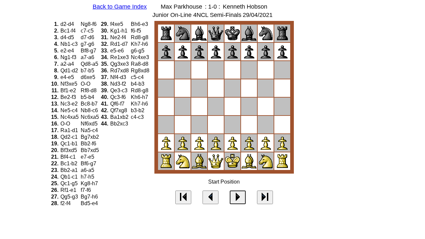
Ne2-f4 (119, 37)
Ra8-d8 (140, 64)
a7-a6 (88, 57)
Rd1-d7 (119, 44)
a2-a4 (67, 64)
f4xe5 (117, 24)
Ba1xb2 (120, 117)
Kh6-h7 (140, 97)
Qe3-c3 (119, 90)
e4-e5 (67, 77)
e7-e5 (88, 157)
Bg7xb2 (90, 137)
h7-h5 (88, 177)
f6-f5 (136, 31)
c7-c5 (88, 31)
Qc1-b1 (69, 143)
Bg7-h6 (90, 196)
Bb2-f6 (89, 143)
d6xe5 (89, 77)
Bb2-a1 (69, 170)
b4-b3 (138, 84)
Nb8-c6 (90, 110)
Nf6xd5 (90, 123)
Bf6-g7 (89, 163)
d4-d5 (67, 37)
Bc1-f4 (68, 31)
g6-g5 (138, 50)
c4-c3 (138, 117)
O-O (86, 84)
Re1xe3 (120, 57)
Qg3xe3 (120, 64)
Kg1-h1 (119, 31)
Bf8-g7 (89, 50)
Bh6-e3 (140, 24)
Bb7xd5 (90, 150)
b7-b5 (88, 70)
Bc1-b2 (69, 163)
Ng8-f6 (89, 24)
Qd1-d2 (69, 70)
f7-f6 (86, 190)
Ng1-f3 (69, 57)
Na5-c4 (90, 130)
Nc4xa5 (70, 117)
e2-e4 (67, 50)
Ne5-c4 (69, 110)
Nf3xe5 (69, 84)
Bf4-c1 (68, 157)
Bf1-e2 (68, 90)
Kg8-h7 (90, 183)
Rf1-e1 (69, 190)
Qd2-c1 (69, 137)
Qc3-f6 (118, 97)
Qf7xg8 (119, 110)
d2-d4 (67, 24)
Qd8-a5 (90, 64)
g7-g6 (88, 44)
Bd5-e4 (90, 203)
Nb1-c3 (69, 44)
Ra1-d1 (69, 130)
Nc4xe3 (140, 57)
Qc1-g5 (69, 183)
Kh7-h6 (140, 44)
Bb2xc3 (119, 123)
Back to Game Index (120, 6)
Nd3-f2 (119, 84)
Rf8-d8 (89, 90)
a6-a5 (88, 170)
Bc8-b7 (90, 104)
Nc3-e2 (69, 104)
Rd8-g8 (140, 37)
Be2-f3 (68, 97)
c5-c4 (138, 77)
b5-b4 (88, 97)
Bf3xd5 (69, 150)
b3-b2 (138, 110)
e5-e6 (117, 50)
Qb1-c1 (69, 177)
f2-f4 (66, 203)
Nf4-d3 (119, 77)
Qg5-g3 (69, 196)
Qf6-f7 (118, 104)
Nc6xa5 (90, 117)
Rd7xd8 (120, 70)
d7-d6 (88, 37)
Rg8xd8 (141, 70)
